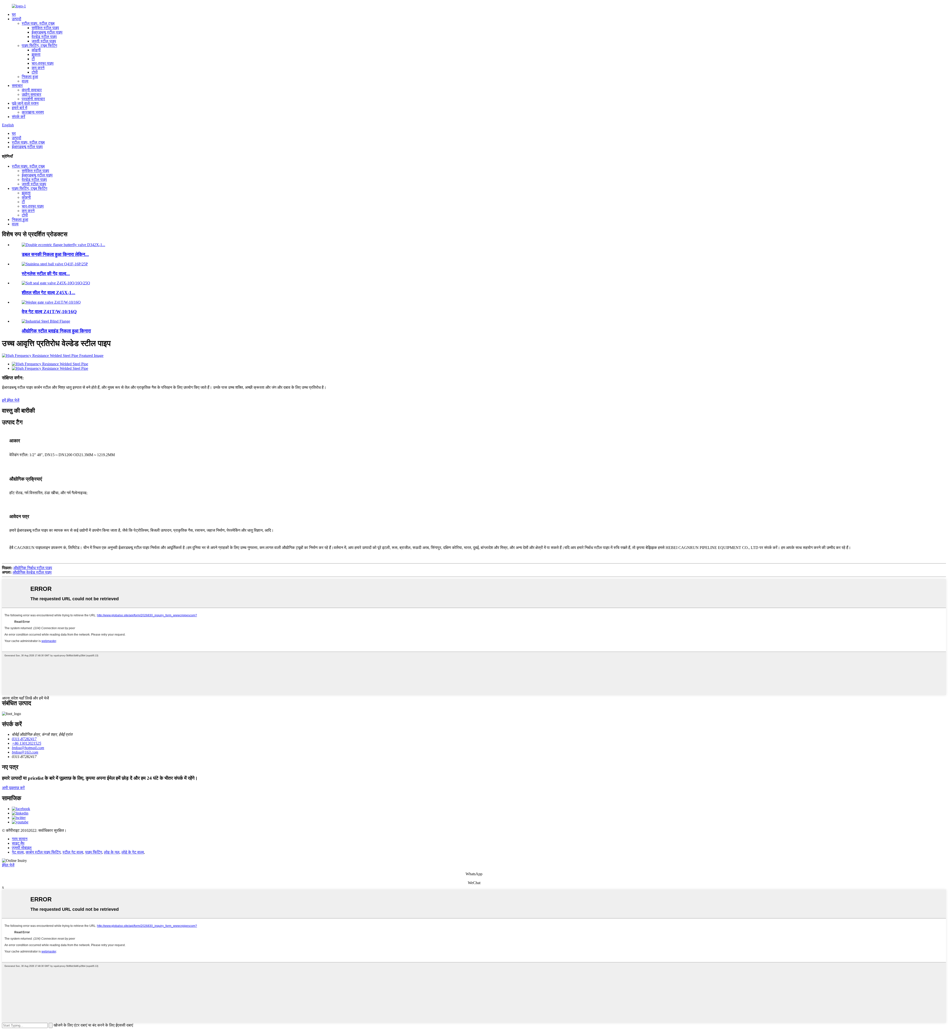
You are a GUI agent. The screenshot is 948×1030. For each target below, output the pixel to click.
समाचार (17, 85)
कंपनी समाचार (32, 90)
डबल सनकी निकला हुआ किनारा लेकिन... (55, 254)
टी (33, 59)
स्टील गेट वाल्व (72, 852)
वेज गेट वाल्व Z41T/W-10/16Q (49, 311)
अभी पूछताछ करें (13, 788)
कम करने (38, 68)
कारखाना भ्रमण (33, 112)
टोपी (35, 72)
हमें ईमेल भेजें (10, 400)
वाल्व (25, 81)
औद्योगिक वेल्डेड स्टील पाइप (32, 572)
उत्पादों (16, 19)
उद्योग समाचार (31, 94)
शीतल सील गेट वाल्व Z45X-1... (48, 292)
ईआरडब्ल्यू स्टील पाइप (47, 32)
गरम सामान (19, 839)
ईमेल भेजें (8, 865)
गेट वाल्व (18, 852)
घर (14, 14)
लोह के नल (111, 852)
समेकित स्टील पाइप (45, 28)
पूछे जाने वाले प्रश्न (25, 103)
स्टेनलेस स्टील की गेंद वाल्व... (46, 273)
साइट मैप (18, 843)
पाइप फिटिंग (93, 852)
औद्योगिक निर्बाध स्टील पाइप (32, 568)
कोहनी (36, 50)
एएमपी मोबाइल (22, 848)
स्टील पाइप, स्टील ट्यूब (38, 23)
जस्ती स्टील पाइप (44, 41)
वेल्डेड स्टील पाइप (44, 37)
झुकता (36, 54)
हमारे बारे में (19, 108)
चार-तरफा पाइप (43, 63)
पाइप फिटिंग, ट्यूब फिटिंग (39, 45)
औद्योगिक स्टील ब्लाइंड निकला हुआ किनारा (56, 330)
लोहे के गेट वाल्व (132, 852)
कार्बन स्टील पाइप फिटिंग (43, 852)
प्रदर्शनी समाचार (33, 99)
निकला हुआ (30, 77)
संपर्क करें (18, 117)
